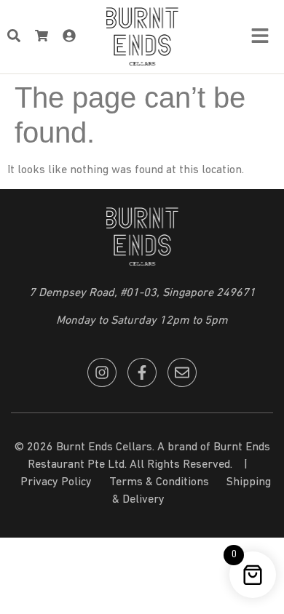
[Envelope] (182, 372)
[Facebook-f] (142, 372)
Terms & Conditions (159, 482)
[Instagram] (102, 372)
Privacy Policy (56, 482)
